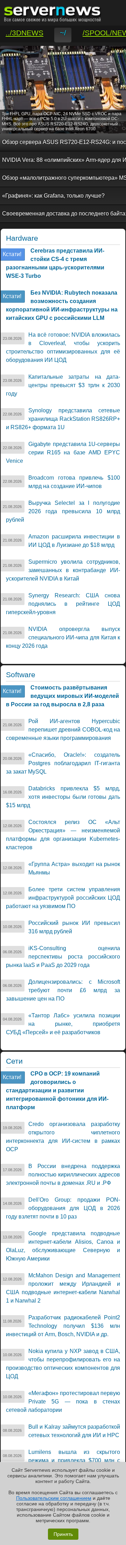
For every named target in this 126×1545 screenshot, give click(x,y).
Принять (63, 1534)
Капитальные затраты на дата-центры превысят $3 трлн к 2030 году (63, 385)
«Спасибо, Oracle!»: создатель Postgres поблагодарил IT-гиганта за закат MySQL (63, 763)
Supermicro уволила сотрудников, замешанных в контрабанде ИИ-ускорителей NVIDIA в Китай (63, 570)
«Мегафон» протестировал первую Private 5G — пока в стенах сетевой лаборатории (63, 1401)
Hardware (22, 238)
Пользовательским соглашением (53, 1498)
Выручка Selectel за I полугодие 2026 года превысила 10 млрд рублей (63, 511)
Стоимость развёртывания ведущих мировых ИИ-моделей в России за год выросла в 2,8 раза (62, 696)
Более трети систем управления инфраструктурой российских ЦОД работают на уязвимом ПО (63, 897)
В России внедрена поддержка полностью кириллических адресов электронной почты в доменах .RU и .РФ (63, 1174)
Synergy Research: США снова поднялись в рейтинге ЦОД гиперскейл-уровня (63, 603)
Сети (14, 1061)
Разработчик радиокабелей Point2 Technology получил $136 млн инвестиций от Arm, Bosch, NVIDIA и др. (63, 1325)
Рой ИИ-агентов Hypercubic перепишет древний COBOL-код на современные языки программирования (63, 729)
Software (20, 675)
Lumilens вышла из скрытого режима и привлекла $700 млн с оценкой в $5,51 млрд (63, 1460)
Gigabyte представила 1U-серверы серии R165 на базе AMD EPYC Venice (63, 452)
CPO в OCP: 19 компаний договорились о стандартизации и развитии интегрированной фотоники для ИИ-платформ (57, 1090)
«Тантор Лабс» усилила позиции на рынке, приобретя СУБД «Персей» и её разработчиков (63, 1023)
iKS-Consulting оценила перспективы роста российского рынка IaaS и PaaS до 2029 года (63, 956)
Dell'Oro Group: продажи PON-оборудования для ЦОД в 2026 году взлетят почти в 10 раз (63, 1208)
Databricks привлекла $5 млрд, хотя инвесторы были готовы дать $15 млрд (63, 796)
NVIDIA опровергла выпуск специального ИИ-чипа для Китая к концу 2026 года (63, 637)
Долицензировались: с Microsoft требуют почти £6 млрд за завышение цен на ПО (63, 990)
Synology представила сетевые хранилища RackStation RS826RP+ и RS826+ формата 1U (63, 418)
